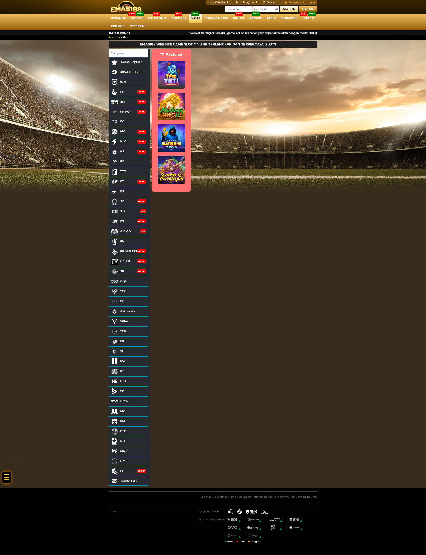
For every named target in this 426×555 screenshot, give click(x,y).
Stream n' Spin (130, 71)
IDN (123, 81)
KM (122, 421)
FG (122, 471)
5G (122, 161)
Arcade (255, 18)
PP (122, 91)
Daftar (308, 9)
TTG (123, 171)
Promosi (118, 26)
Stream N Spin (217, 18)
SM (122, 101)
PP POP (126, 111)
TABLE (271, 18)
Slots (195, 18)
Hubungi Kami (248, 2)
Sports (136, 18)
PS (122, 191)
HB (122, 151)
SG (122, 201)
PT (122, 181)
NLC (123, 141)
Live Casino (156, 18)
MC (122, 411)
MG (122, 131)
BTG (123, 431)
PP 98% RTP (129, 251)
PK (122, 241)
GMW (124, 401)
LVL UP (125, 261)
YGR (123, 331)
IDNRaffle (288, 18)
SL (122, 351)
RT (122, 371)
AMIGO (125, 231)
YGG (123, 291)
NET (123, 381)
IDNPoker (178, 18)
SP (122, 391)
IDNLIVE (239, 18)
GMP (123, 461)
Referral (137, 26)
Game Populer (131, 62)
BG (122, 301)
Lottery (308, 18)
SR (122, 271)
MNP (124, 451)
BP (122, 341)
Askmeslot (128, 311)
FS (122, 221)
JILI (122, 211)
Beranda (118, 18)
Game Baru (128, 480)
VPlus (124, 321)
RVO (123, 361)
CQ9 (123, 281)
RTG (123, 441)
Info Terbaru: (120, 33)
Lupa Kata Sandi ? (219, 2)
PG (122, 121)
